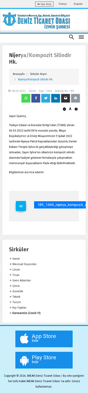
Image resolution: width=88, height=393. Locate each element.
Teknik (16, 296)
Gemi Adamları (21, 280)
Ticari (15, 275)
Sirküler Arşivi (38, 74)
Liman (16, 269)
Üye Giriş (45, 4)
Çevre (16, 286)
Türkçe (62, 3)
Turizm (16, 302)
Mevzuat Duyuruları (24, 264)
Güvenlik (17, 291)
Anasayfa (19, 74)
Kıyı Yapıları (19, 307)
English (78, 3)
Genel (16, 258)
